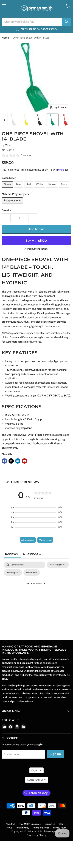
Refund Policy (22, 827)
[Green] (8, 188)
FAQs (9, 827)
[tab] (31, 554)
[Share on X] (11, 461)
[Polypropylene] (13, 204)
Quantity (6, 210)
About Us (10, 823)
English (34, 770)
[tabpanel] (36, 591)
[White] (40, 188)
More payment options (36, 248)
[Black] (64, 188)
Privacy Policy (59, 827)
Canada (35, 779)
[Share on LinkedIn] (17, 461)
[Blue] (19, 188)
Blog (61, 823)
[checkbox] (31, 572)
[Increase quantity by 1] (33, 217)
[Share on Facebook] (4, 461)
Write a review (45, 540)
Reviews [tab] (12, 554)
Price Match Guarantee (30, 823)
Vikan (8, 145)
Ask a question (27, 540)
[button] (13, 120)
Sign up (55, 754)
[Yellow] (52, 188)
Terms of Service (41, 827)
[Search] (66, 22)
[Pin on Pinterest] (24, 461)
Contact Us (50, 823)
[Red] (29, 188)
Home (5, 37)
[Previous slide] (4, 119)
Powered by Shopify (36, 835)
